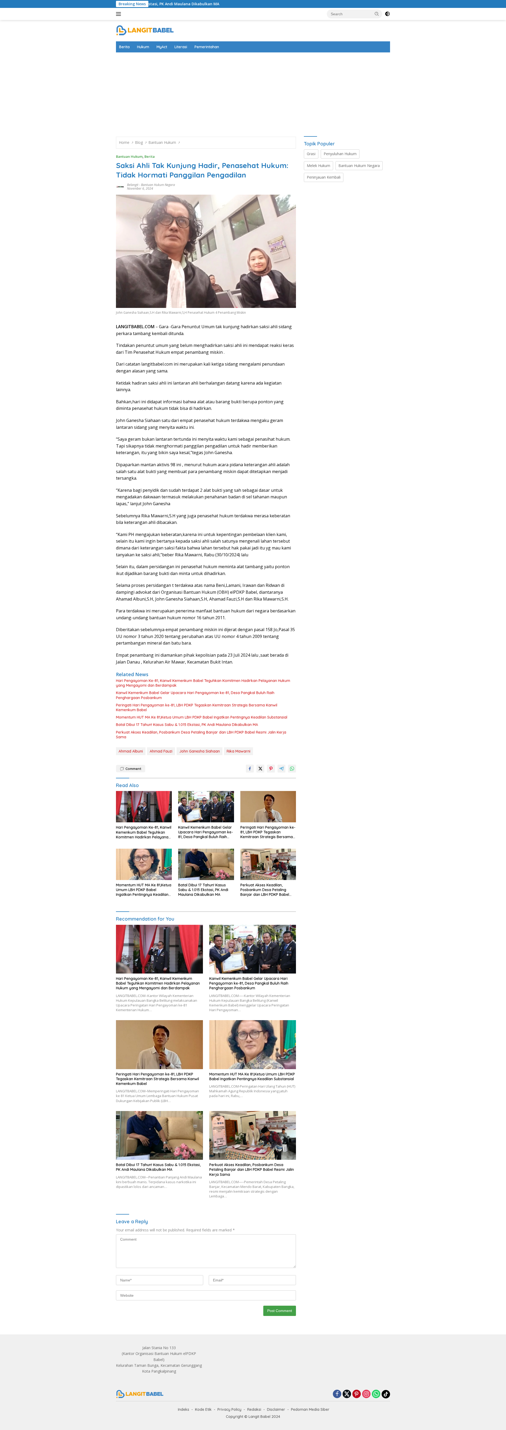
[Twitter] (347, 1394)
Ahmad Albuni (131, 751)
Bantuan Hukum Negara (158, 185)
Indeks (183, 1409)
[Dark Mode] (387, 13)
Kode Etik (203, 1409)
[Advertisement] (253, 92)
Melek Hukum (318, 165)
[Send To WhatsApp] (292, 769)
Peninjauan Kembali (323, 177)
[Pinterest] (356, 1394)
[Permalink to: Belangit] (120, 186)
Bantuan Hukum (129, 156)
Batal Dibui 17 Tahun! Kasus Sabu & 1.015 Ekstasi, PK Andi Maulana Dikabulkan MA (187, 724)
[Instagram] (366, 1394)
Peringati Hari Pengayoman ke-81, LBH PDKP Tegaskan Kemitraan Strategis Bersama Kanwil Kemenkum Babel (196, 707)
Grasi (311, 153)
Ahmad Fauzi (161, 751)
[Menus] (119, 13)
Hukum (143, 47)
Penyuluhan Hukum (340, 153)
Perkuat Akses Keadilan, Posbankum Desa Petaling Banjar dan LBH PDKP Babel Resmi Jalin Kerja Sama (201, 734)
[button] (377, 13)
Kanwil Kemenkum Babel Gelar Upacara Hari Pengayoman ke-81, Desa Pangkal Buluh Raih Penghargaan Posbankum (195, 695)
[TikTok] (386, 1394)
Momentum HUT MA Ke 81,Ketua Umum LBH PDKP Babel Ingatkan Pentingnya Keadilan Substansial (201, 717)
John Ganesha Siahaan (199, 751)
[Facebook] (337, 1394)
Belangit (132, 185)
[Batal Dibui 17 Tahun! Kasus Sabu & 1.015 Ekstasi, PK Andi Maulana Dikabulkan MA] (206, 864)
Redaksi (254, 1409)
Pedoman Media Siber (310, 1409)
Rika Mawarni (238, 751)
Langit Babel (259, 1416)
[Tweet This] (260, 769)
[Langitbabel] (145, 30)
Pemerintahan (206, 47)
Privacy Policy (229, 1409)
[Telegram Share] (281, 769)
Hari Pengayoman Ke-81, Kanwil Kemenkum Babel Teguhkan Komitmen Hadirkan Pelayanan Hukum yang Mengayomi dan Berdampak (203, 683)
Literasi (180, 47)
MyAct (162, 47)
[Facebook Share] (250, 769)
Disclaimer (276, 1409)
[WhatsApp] (376, 1394)
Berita (124, 47)
